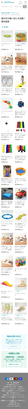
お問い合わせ (21, 388)
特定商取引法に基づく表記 (10, 386)
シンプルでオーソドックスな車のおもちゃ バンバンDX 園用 (20, 203)
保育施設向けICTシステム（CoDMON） (16, 390)
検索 (8, 382)
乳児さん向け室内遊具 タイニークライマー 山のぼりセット (20, 248)
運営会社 (4, 390)
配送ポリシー (5, 388)
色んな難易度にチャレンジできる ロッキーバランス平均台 (20, 225)
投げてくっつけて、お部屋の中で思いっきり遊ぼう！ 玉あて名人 (20, 113)
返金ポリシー (13, 388)
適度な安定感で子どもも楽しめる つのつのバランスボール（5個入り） (7, 180)
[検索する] (25, 6)
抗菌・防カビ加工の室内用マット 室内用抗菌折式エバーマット (6, 203)
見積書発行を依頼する (14, 364)
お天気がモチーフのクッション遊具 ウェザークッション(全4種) (6, 248)
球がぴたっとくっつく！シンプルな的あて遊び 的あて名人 (20, 135)
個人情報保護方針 (15, 382)
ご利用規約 (20, 386)
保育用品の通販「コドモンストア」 (10, 13)
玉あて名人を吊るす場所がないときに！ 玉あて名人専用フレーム (6, 135)
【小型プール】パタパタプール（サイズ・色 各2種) (20, 180)
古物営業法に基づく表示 (14, 404)
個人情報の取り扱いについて (13, 384)
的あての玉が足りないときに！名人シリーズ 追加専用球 (6, 158)
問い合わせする (14, 346)
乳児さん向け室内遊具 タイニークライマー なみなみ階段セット (6, 270)
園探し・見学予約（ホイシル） (13, 393)
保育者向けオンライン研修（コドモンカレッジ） (13, 395)
